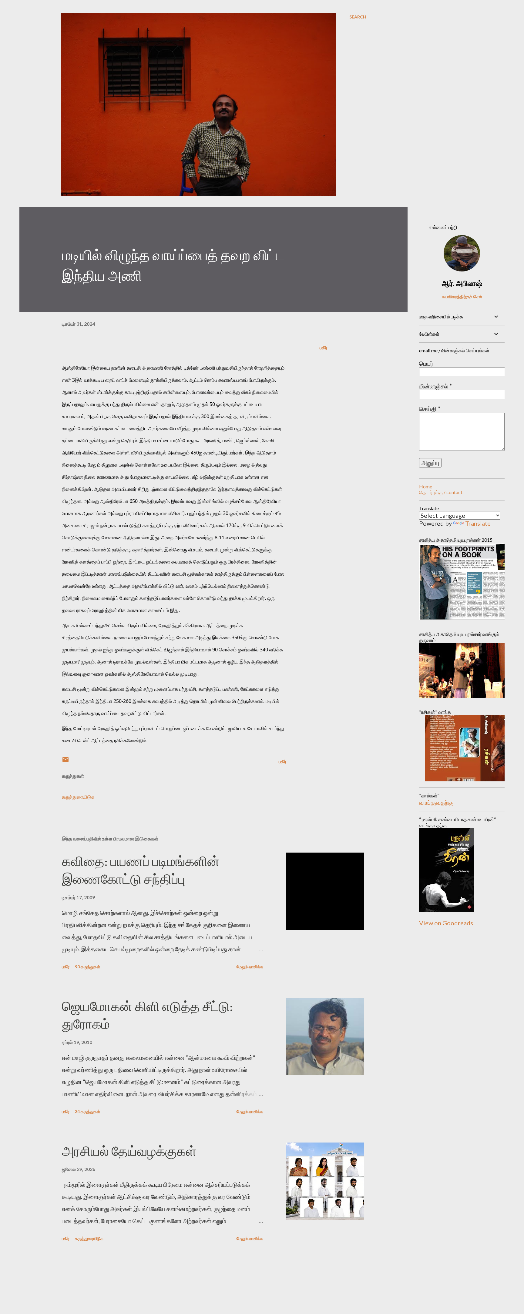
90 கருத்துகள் (87, 966)
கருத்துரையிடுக (78, 797)
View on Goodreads (446, 922)
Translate (478, 523)
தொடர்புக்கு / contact (440, 492)
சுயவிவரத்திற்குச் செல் (462, 296)
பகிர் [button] (323, 347)
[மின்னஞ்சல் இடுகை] (65, 761)
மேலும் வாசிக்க (250, 966)
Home (425, 486)
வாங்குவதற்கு (436, 802)
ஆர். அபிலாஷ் (462, 283)
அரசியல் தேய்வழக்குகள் (129, 1151)
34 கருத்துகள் (87, 1111)
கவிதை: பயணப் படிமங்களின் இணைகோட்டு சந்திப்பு (141, 870)
